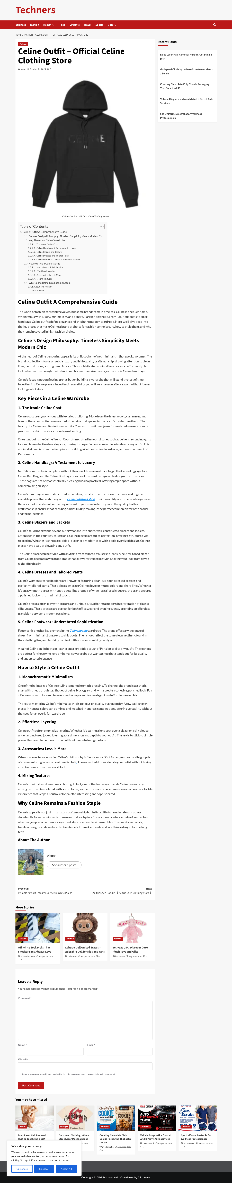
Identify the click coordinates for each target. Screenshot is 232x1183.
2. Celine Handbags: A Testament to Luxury (55, 248)
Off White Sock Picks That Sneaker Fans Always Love (34, 950)
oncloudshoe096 (28, 956)
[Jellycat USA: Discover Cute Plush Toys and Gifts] (132, 928)
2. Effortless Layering (44, 271)
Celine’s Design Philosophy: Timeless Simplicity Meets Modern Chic (66, 236)
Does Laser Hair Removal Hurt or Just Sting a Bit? (186, 56)
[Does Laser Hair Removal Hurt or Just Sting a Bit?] (34, 1118)
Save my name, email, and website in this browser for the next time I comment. (69, 1074)
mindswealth (108, 1147)
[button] (214, 25)
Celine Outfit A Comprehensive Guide (44, 231)
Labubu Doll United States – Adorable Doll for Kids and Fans (85, 950)
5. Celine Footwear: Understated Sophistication (57, 259)
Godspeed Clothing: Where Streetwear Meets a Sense (186, 71)
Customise (22, 1168)
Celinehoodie (78, 630)
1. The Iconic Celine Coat (46, 244)
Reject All (44, 1168)
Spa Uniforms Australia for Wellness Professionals (181, 115)
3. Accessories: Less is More (47, 275)
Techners (35, 10)
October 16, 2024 (38, 69)
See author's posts (64, 865)
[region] (44, 1158)
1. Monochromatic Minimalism (49, 267)
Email (91, 1044)
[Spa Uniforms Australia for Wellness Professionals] (198, 1118)
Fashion (34, 25)
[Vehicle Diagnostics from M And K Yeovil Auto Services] (157, 1118)
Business (20, 25)
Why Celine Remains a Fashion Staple (49, 282)
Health (47, 25)
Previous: (45, 891)
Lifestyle (75, 25)
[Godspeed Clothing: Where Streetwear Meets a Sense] (75, 1118)
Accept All (66, 1168)
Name (22, 1044)
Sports (99, 25)
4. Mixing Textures (43, 278)
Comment (24, 998)
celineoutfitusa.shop (81, 499)
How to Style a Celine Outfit (44, 263)
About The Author (43, 286)
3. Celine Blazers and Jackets (48, 252)
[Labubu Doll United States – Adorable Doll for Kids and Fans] (85, 928)
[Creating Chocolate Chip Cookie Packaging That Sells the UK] (116, 1118)
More (110, 25)
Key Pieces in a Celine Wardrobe (47, 240)
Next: (123, 891)
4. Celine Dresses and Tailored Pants (51, 255)
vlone (23, 69)
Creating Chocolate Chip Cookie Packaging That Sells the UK (184, 86)
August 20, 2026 (46, 956)
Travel (87, 25)
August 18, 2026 (135, 956)
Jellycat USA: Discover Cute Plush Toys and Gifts (130, 950)
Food (62, 25)
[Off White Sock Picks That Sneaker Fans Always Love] (37, 928)
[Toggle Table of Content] (100, 226)
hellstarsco (72, 956)
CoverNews (127, 1177)
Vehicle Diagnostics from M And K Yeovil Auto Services (186, 101)
